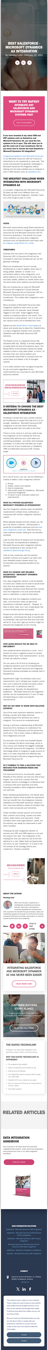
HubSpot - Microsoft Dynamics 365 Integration (24, 1253)
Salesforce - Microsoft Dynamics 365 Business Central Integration (24, 1234)
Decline (24, 1341)
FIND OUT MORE (19, 1162)
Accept (24, 1335)
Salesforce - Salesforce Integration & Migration (24, 1250)
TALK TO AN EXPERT (24, 123)
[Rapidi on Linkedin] (24, 1289)
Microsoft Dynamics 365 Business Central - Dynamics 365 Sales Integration (24, 1245)
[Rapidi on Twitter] (18, 1289)
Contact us (25, 1282)
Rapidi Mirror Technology (27, 325)
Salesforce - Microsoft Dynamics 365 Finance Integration (24, 1239)
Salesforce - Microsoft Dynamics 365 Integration (24, 1229)
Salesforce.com (34, 172)
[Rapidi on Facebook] (30, 1289)
